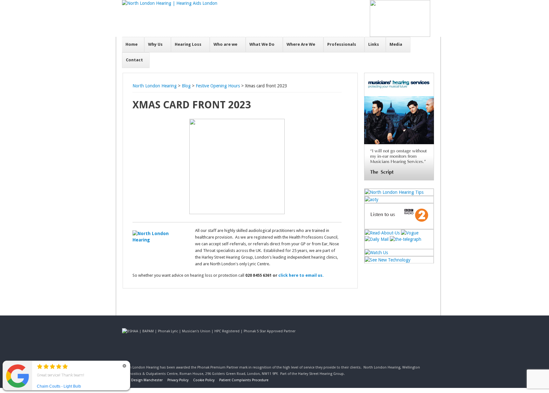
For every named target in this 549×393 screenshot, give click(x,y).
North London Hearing (154, 85)
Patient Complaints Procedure (243, 380)
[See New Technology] (387, 259)
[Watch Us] (376, 252)
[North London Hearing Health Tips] (394, 192)
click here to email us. (301, 275)
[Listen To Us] (399, 225)
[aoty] (371, 199)
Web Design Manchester (143, 380)
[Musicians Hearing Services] (399, 178)
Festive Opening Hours (218, 85)
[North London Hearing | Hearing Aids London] (169, 3)
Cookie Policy (203, 380)
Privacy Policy (177, 380)
